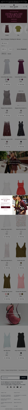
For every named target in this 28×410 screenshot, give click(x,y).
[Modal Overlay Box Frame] (14, 205)
